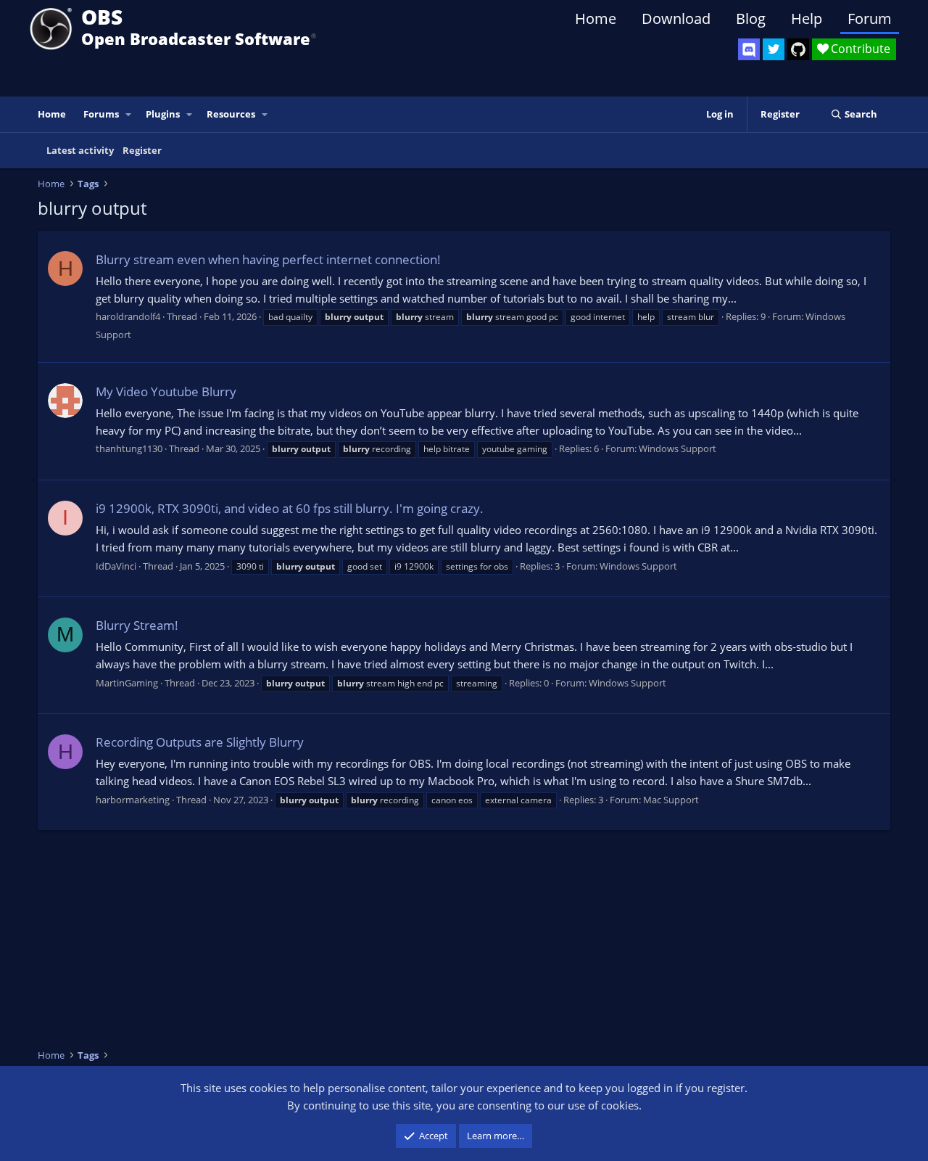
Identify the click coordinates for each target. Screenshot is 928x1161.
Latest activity (80, 150)
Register (142, 150)
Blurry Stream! (137, 625)
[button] (129, 114)
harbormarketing (133, 799)
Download (676, 18)
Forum (870, 18)
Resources (231, 113)
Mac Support (671, 799)
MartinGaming (127, 682)
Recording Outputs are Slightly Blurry (200, 742)
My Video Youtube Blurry (166, 391)
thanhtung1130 (129, 448)
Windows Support (677, 448)
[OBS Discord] (749, 49)
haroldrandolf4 (128, 316)
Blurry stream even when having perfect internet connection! (268, 259)
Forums (101, 113)
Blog (751, 18)
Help (806, 18)
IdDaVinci (116, 566)
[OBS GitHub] (798, 49)
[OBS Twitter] (773, 49)
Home (595, 18)
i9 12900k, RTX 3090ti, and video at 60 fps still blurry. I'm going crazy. (290, 508)
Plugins (163, 113)
